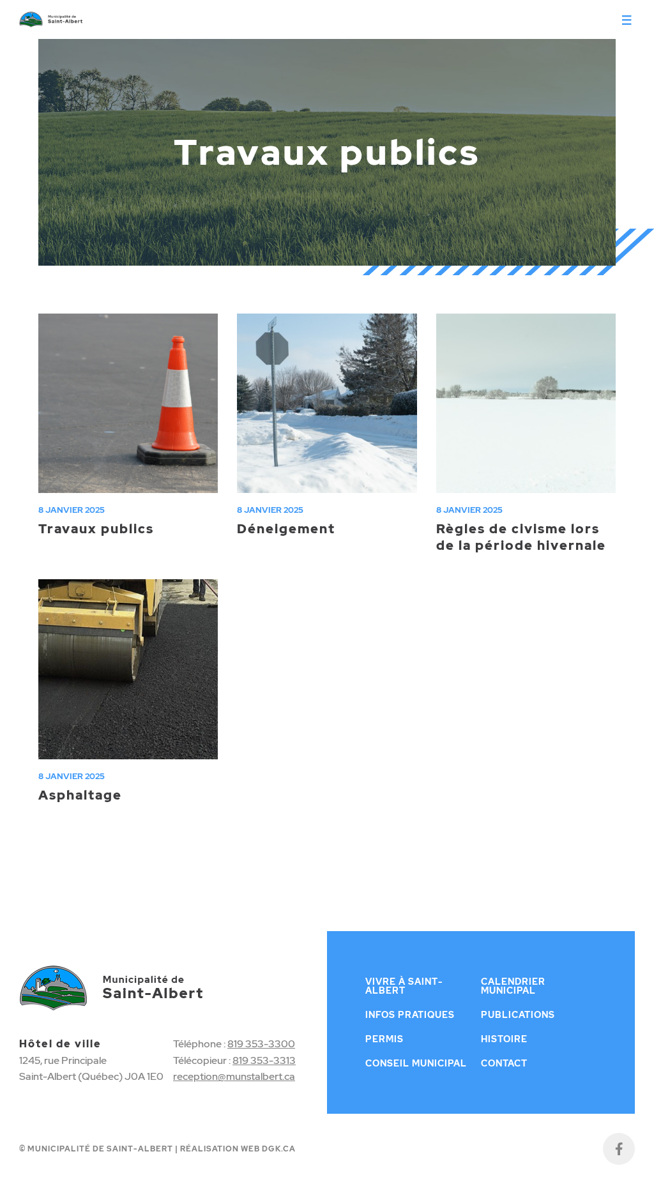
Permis (384, 1039)
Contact (504, 1063)
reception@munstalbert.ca (234, 1076)
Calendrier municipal (513, 986)
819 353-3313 (264, 1060)
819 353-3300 (261, 1044)
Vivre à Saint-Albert (404, 986)
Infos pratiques (410, 1015)
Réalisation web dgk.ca (238, 1149)
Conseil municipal (416, 1063)
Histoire (504, 1039)
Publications (518, 1015)
